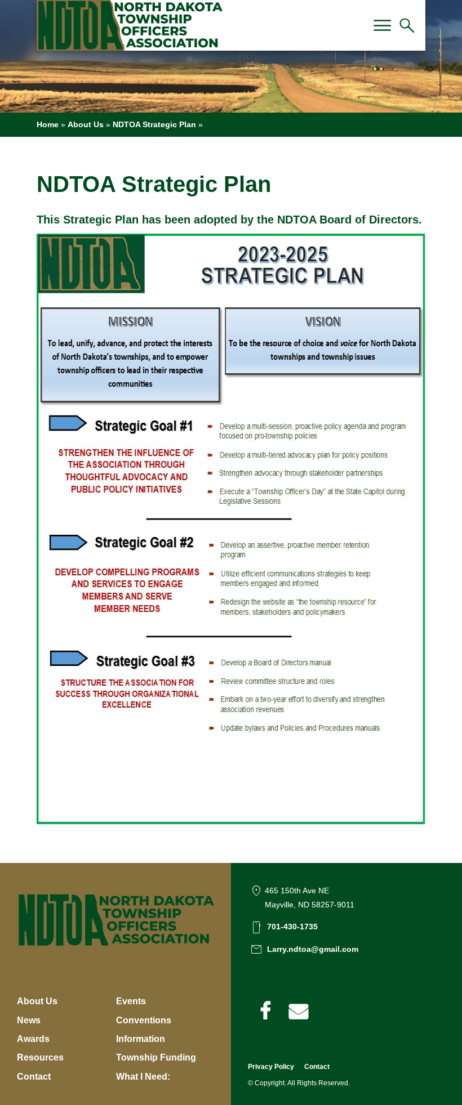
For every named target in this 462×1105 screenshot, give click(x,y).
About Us (86, 124)
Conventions (143, 1020)
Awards (33, 1039)
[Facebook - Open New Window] (265, 1011)
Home (48, 124)
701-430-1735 (292, 926)
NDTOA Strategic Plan (154, 124)
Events (131, 1001)
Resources (40, 1057)
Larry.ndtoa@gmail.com (312, 949)
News (29, 1020)
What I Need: (143, 1076)
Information (140, 1039)
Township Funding (156, 1057)
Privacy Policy (271, 1066)
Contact (34, 1076)
